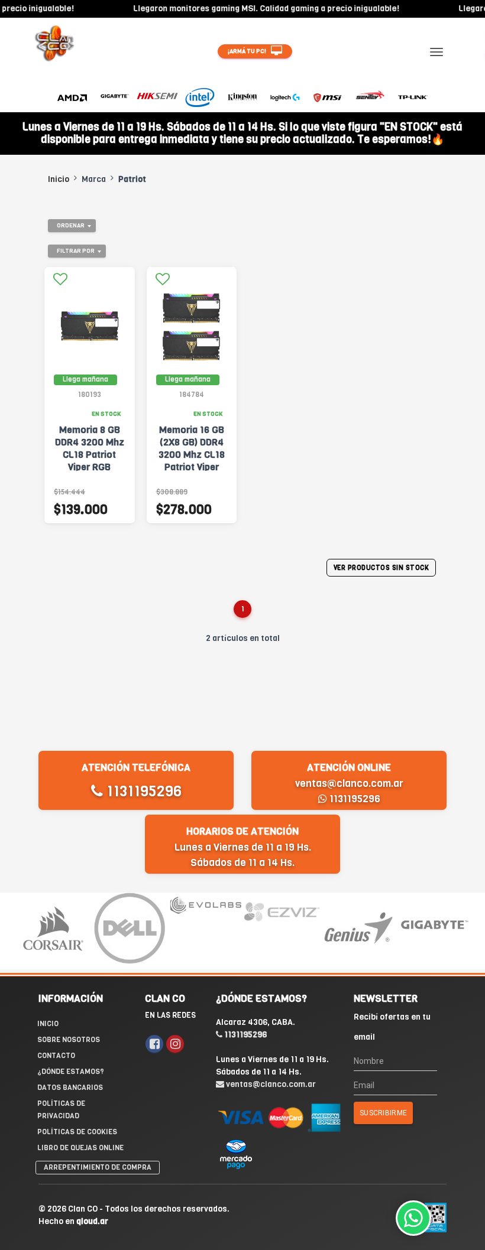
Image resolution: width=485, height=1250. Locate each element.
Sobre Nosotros (68, 1039)
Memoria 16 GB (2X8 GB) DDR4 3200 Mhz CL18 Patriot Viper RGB (192, 455)
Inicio (58, 179)
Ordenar (71, 225)
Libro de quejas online (80, 1148)
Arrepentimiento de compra (97, 1167)
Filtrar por (76, 251)
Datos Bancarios (70, 1087)
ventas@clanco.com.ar (349, 783)
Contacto (56, 1055)
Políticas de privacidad (61, 1110)
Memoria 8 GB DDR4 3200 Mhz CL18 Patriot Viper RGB (89, 448)
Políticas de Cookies (77, 1132)
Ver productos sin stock (381, 568)
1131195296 (142, 791)
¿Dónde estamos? (70, 1071)
